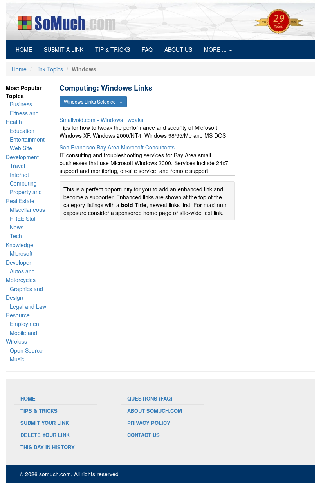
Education (22, 131)
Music (17, 359)
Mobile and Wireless (21, 337)
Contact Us (143, 435)
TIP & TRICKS (112, 49)
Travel (17, 165)
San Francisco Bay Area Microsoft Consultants (117, 147)
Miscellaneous (27, 209)
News (16, 227)
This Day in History (47, 447)
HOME (27, 49)
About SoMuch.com (154, 410)
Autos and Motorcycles (21, 275)
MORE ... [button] (216, 49)
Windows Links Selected (91, 101)
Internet (19, 174)
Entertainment (27, 139)
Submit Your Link (44, 422)
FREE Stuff (23, 218)
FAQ (147, 49)
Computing (23, 183)
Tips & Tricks (39, 410)
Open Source (26, 350)
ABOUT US (178, 49)
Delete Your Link (45, 435)
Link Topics (49, 69)
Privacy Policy (148, 422)
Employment (25, 324)
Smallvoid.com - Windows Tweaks (101, 120)
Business (21, 104)
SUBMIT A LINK (63, 49)
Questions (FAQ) (149, 398)
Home (19, 69)
